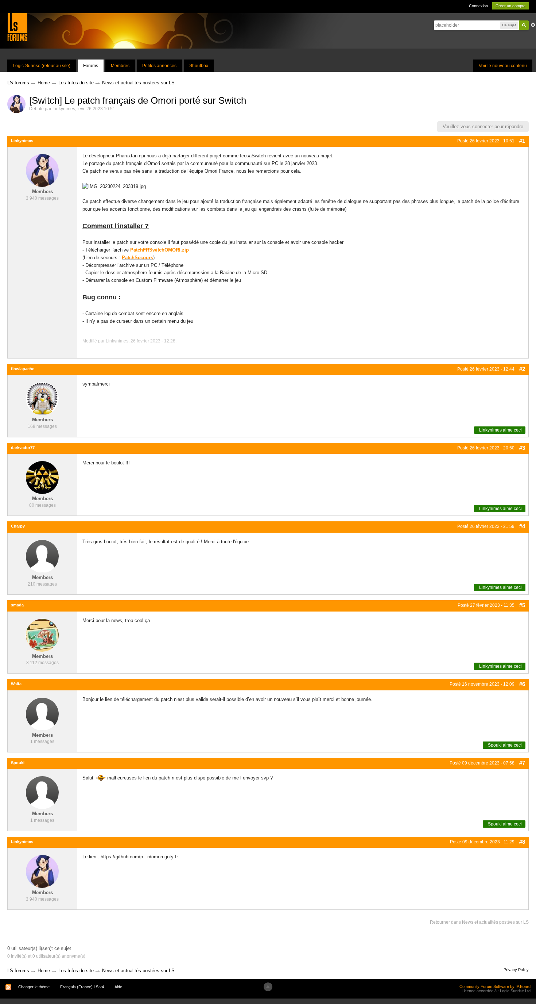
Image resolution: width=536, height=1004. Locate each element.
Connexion (478, 6)
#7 (522, 763)
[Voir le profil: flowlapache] (42, 398)
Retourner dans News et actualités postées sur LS (479, 922)
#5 (522, 605)
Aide (118, 987)
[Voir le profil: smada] (42, 634)
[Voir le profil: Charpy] (42, 556)
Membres (120, 65)
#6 (522, 684)
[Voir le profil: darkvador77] (42, 477)
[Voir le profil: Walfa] (42, 713)
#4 (522, 526)
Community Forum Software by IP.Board (495, 986)
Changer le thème (34, 987)
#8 (522, 842)
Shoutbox (198, 65)
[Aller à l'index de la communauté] (17, 27)
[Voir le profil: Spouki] (42, 792)
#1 (522, 141)
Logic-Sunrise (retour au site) (41, 65)
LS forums (18, 970)
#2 (522, 369)
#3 (522, 448)
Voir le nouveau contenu (503, 65)
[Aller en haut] (268, 986)
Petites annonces (159, 65)
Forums (90, 65)
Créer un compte (510, 6)
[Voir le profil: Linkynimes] (42, 170)
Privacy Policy (516, 969)
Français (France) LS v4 (82, 987)
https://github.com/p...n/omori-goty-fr (139, 856)
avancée (533, 25)
